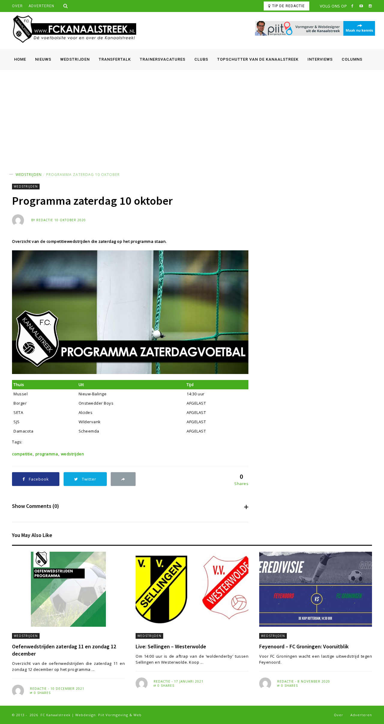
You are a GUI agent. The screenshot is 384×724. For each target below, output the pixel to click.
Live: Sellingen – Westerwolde (171, 646)
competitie (22, 454)
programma (46, 454)
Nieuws (43, 59)
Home (20, 59)
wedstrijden (72, 454)
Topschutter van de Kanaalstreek (257, 59)
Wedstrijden (75, 59)
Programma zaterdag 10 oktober (83, 174)
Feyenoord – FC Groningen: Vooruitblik (304, 646)
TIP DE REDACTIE (288, 6)
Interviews (320, 59)
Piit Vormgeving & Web (120, 715)
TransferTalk (115, 59)
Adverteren (41, 6)
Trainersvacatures (162, 59)
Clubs (201, 59)
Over (17, 6)
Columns (352, 59)
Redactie (44, 220)
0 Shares (42, 693)
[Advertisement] (192, 115)
